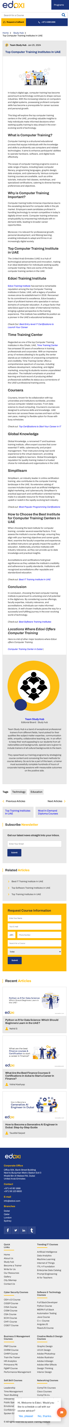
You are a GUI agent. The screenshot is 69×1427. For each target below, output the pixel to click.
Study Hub (18, 33)
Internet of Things (46, 1263)
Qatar (7, 1214)
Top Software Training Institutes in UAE (31, 888)
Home (6, 33)
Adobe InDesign (45, 1361)
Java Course (43, 1317)
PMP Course (10, 1346)
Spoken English (11, 1413)
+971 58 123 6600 (13, 1191)
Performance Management (17, 1372)
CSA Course (10, 1314)
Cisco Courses (44, 1391)
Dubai (7, 1211)
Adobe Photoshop (46, 1353)
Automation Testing (46, 1313)
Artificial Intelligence (47, 1252)
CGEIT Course (11, 1325)
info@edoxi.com (12, 1201)
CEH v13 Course (12, 1299)
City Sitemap (10, 1280)
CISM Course (10, 1310)
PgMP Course (11, 1368)
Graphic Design (45, 1346)
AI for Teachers (44, 1277)
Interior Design (44, 1372)
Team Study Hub (34, 719)
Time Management (13, 1391)
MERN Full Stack (45, 1309)
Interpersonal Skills (13, 1398)
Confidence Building (14, 1410)
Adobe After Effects (47, 1364)
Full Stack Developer (47, 1302)
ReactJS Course (45, 1328)
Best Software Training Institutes (35, 621)
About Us (8, 1258)
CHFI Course (10, 1321)
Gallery (7, 1276)
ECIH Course (10, 1318)
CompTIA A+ (43, 1395)
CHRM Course (11, 1350)
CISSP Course (11, 1303)
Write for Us (10, 1269)
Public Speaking (12, 1402)
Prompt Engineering (47, 1274)
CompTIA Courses (46, 1387)
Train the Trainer (12, 1357)
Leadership (9, 1387)
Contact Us (9, 1284)
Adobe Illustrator (45, 1357)
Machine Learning (46, 1259)
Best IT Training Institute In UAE (35, 579)
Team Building (11, 1395)
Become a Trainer (13, 1265)
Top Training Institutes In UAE (17, 812)
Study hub (9, 1262)
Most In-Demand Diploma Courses (48, 812)
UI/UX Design (44, 1350)
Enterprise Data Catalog (49, 1270)
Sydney (7, 1220)
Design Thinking (45, 1368)
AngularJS (42, 1324)
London (8, 1217)
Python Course (44, 1306)
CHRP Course (11, 1353)
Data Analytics (44, 1255)
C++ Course (43, 1320)
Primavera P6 (10, 1364)
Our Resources (11, 1273)
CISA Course (10, 1307)
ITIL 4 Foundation (46, 1266)
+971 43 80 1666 (12, 1188)
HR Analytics (10, 1361)
